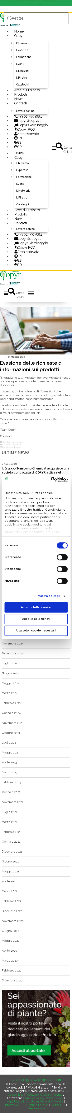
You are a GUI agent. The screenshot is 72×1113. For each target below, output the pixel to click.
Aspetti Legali (15, 1101)
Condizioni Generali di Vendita (45, 1101)
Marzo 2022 (9, 822)
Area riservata (28, 134)
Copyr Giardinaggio (33, 125)
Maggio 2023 (10, 752)
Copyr (19, 36)
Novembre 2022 (12, 802)
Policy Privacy (54, 1098)
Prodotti (20, 94)
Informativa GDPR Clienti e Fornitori (27, 1104)
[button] (54, 148)
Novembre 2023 (12, 723)
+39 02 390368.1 (29, 116)
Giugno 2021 (10, 861)
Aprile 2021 (9, 881)
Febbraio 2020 (12, 970)
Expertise (22, 50)
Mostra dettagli (49, 596)
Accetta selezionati (36, 619)
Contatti (20, 103)
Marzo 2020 (10, 960)
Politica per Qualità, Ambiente (44, 1094)
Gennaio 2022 (11, 841)
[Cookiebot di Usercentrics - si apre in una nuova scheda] (51, 479)
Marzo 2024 (10, 693)
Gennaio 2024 (11, 713)
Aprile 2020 (9, 950)
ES (19, 142)
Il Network (22, 70)
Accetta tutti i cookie (36, 607)
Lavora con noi (25, 110)
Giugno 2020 (10, 931)
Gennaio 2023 (11, 792)
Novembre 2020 (13, 921)
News (18, 99)
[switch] (62, 557)
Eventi (20, 63)
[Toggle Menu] (31, 293)
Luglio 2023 (9, 742)
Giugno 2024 (10, 673)
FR (19, 265)
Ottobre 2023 (11, 733)
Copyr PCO (26, 129)
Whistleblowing (34, 1098)
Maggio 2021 (10, 871)
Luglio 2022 (9, 812)
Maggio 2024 (11, 683)
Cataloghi (22, 84)
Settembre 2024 (12, 653)
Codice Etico (16, 1094)
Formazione (23, 57)
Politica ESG (58, 1104)
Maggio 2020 (11, 940)
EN (19, 138)
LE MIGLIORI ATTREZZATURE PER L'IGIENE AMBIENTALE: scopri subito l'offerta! (36, 3)
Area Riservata (36, 1108)
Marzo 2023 (9, 772)
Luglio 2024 (10, 663)
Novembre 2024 (13, 643)
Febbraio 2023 (11, 782)
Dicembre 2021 (12, 851)
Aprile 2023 (9, 762)
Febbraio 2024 (12, 703)
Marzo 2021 (9, 891)
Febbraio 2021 (11, 901)
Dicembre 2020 (12, 911)
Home (19, 31)
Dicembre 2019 (12, 980)
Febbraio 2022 (11, 832)
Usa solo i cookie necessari (36, 630)
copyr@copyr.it (29, 121)
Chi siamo (22, 43)
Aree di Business (27, 90)
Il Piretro (21, 77)
